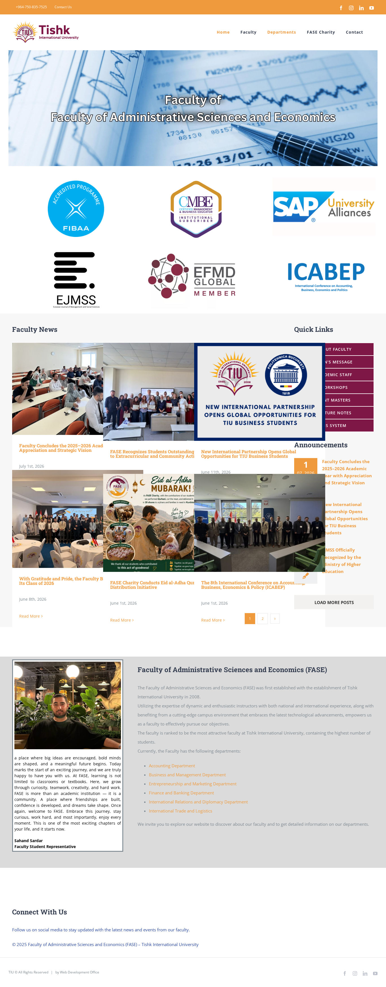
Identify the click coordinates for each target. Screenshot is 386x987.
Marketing (202, 783)
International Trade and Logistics (180, 811)
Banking (182, 793)
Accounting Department (172, 765)
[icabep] (325, 249)
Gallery (85, 388)
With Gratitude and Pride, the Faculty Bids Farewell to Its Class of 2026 (69, 519)
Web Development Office (79, 972)
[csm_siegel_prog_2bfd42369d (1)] (76, 182)
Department (225, 783)
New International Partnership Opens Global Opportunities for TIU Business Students (251, 391)
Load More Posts (334, 602)
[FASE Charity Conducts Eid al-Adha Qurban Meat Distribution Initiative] (168, 523)
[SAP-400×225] (324, 179)
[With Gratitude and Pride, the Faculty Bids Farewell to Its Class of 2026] (77, 519)
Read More (29, 616)
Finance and (161, 793)
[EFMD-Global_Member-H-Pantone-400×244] (192, 245)
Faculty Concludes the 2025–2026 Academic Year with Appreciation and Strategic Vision (69, 388)
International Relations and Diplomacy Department (198, 802)
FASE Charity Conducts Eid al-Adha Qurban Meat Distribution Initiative (160, 523)
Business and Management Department (187, 774)
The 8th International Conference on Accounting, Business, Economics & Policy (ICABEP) (251, 523)
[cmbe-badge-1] (196, 179)
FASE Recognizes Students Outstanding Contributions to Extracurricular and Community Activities (160, 391)
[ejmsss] (74, 248)
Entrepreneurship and (170, 783)
